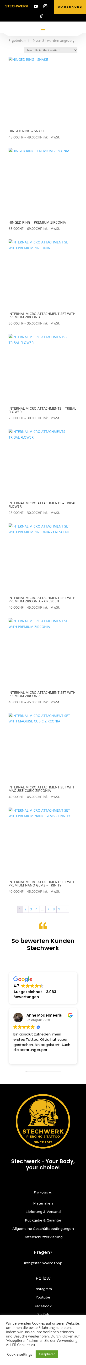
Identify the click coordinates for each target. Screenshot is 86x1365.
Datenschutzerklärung (43, 1237)
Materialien (43, 1203)
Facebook (43, 1306)
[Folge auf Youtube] (36, 6)
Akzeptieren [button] (46, 1354)
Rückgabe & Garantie (43, 1220)
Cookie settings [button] (19, 1354)
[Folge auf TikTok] (41, 16)
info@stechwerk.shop (43, 1263)
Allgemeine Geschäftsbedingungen (43, 1229)
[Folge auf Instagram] (45, 6)
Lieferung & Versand (43, 1212)
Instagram (43, 1289)
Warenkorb (70, 6)
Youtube (43, 1297)
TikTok (43, 1315)
